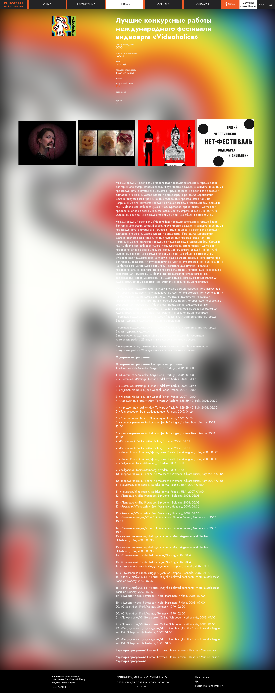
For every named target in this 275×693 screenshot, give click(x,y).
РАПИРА (218, 685)
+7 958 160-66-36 (159, 682)
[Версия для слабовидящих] (261, 4)
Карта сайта (143, 686)
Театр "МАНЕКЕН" (61, 687)
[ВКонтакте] (197, 681)
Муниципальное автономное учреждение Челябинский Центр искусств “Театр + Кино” (69, 679)
